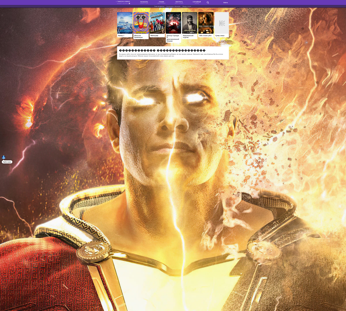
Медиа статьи (187, 6)
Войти (226, 2)
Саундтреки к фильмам (173, 6)
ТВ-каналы (144, 2)
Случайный (197, 2)
